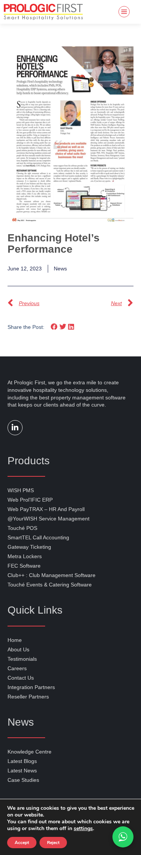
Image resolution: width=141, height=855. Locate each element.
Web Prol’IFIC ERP (30, 500)
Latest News (22, 771)
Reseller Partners (28, 697)
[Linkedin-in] (15, 427)
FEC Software (24, 566)
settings (83, 828)
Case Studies (23, 780)
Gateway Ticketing (29, 547)
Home (15, 640)
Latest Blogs (22, 761)
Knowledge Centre (30, 752)
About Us (18, 649)
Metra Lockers (25, 556)
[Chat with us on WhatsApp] (122, 836)
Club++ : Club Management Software (52, 575)
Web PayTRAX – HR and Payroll (46, 509)
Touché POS (22, 528)
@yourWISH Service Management (48, 519)
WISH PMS (21, 490)
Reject (53, 843)
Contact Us (21, 678)
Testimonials (22, 659)
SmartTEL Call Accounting (38, 537)
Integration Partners (31, 687)
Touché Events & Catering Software (50, 585)
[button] (54, 326)
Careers (17, 668)
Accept (22, 843)
